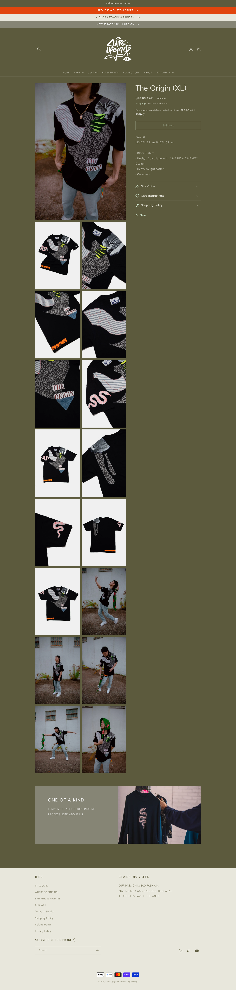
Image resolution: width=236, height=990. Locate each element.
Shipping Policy (44, 918)
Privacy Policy (43, 931)
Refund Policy (43, 924)
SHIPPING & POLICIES (47, 898)
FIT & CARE (41, 885)
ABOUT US (76, 814)
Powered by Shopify (129, 981)
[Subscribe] (97, 950)
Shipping (140, 103)
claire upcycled (112, 981)
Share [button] (143, 215)
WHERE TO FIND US (46, 892)
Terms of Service (44, 911)
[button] (39, 49)
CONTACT (40, 905)
